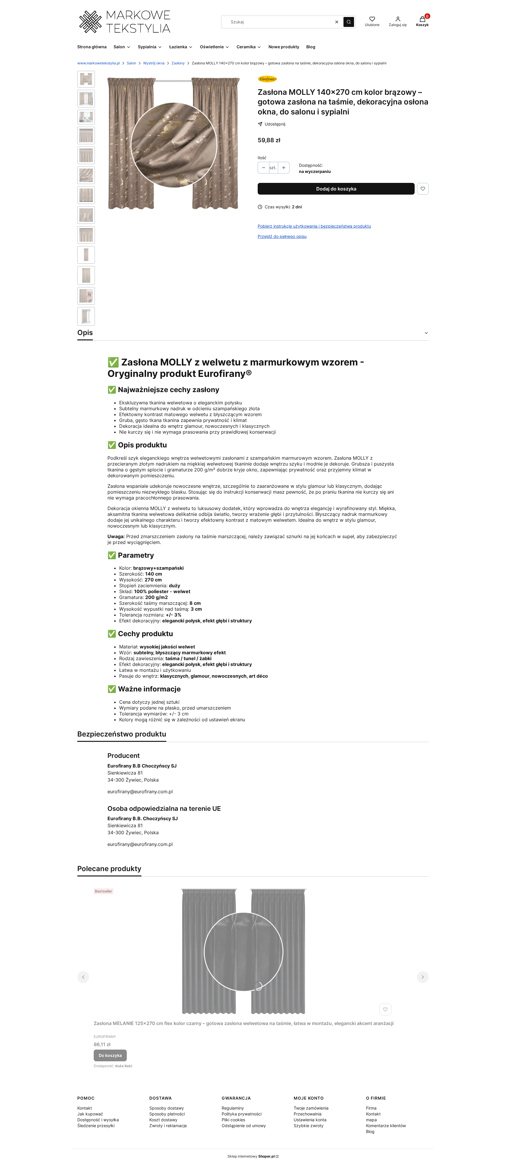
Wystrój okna (154, 63)
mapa (371, 1119)
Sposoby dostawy (166, 1107)
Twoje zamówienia (311, 1107)
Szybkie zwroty (309, 1125)
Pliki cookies (233, 1119)
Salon (131, 63)
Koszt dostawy (163, 1119)
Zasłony (178, 63)
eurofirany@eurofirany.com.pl (140, 791)
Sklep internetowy (251, 1156)
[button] (348, 22)
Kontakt (84, 1107)
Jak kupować (90, 1113)
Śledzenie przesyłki (95, 1125)
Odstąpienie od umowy (244, 1125)
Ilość (262, 157)
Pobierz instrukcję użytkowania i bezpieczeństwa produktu (314, 226)
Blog (370, 1131)
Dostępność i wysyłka (98, 1119)
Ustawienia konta (310, 1119)
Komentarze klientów (386, 1125)
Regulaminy (233, 1107)
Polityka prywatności (241, 1113)
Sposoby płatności (167, 1113)
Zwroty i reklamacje (168, 1125)
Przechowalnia (308, 1113)
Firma (371, 1107)
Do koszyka (110, 1055)
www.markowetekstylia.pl (98, 63)
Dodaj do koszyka (336, 189)
